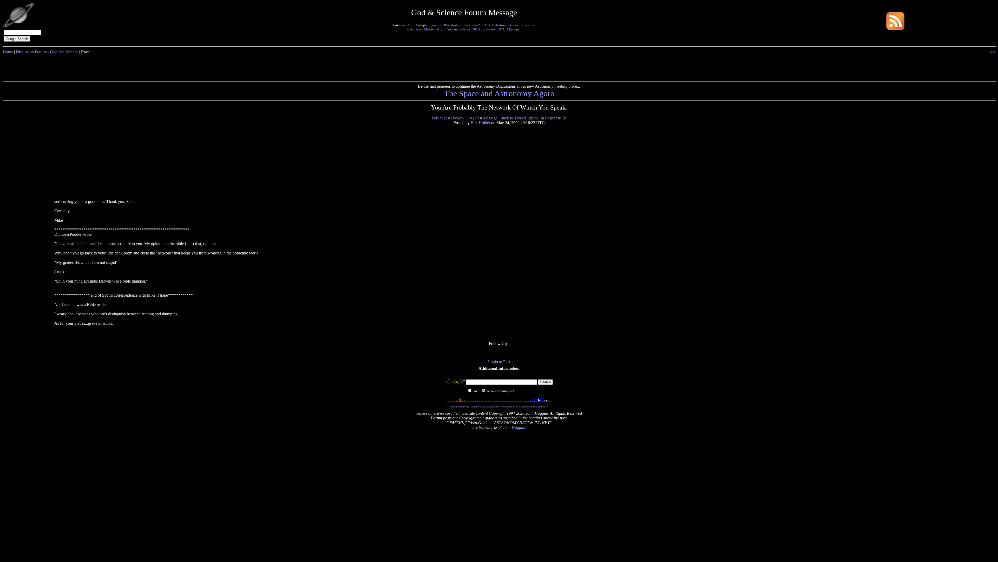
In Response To (553, 118)
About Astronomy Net (462, 406)
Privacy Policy (540, 406)
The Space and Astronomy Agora (499, 93)
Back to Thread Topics (519, 118)
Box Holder (480, 122)
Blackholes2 (471, 25)
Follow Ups (462, 118)
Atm (410, 25)
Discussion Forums (31, 52)
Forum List (441, 118)
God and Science (458, 29)
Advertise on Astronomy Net (490, 406)
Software (489, 29)
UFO (500, 29)
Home (8, 52)
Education (528, 25)
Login (991, 52)
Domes (513, 25)
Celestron (499, 25)
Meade (429, 29)
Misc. (440, 29)
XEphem (513, 29)
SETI (476, 29)
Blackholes (452, 25)
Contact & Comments (518, 406)
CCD (486, 25)
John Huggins (514, 427)
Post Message (486, 118)
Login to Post (499, 362)
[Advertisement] (499, 67)
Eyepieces (414, 29)
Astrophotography (428, 25)
